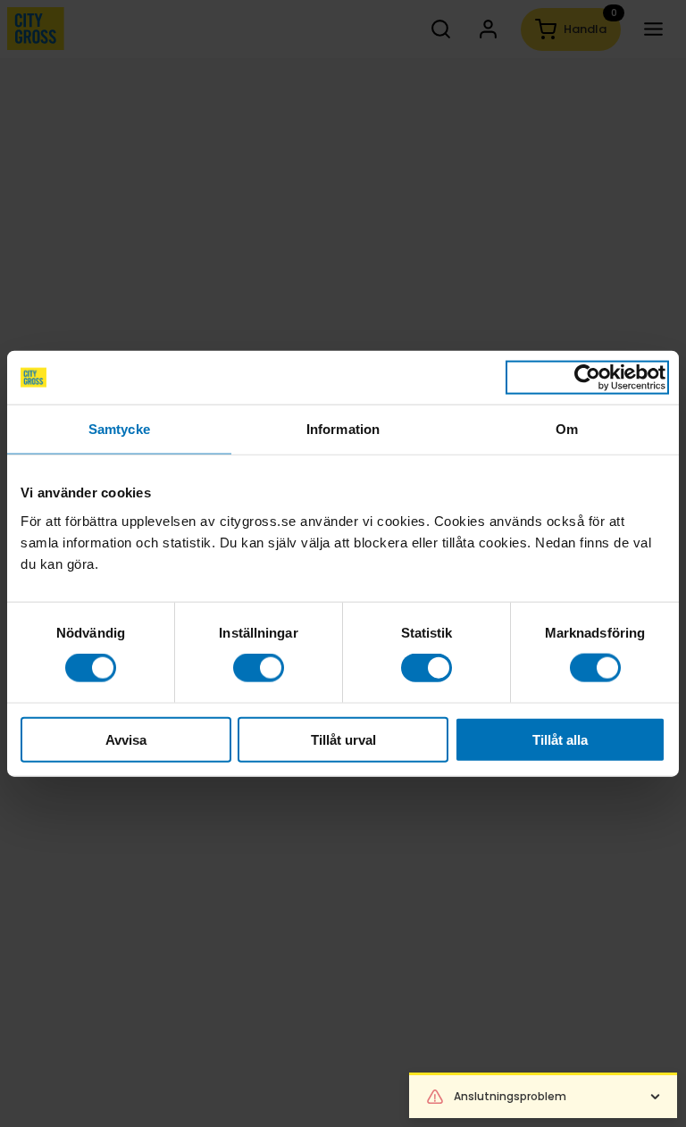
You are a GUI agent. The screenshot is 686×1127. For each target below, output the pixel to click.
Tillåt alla (560, 739)
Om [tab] (567, 429)
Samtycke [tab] (119, 429)
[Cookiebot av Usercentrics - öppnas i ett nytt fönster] (587, 377)
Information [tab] (343, 429)
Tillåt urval (343, 739)
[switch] (258, 668)
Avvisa (125, 739)
